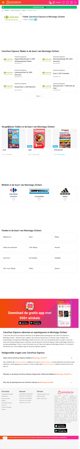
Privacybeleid (54, 437)
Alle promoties (6, 398)
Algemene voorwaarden (43, 437)
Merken (4, 400)
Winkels (7, 10)
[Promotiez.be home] (13, 2)
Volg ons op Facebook (25, 396)
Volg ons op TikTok (25, 402)
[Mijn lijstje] (71, 2)
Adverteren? (5, 396)
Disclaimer (33, 437)
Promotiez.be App (7, 403)
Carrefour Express (15, 10)
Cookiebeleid (63, 437)
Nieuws (4, 409)
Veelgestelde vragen (7, 394)
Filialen (24, 10)
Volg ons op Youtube (25, 400)
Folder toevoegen (7, 407)
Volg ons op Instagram (25, 398)
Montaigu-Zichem (39, 358)
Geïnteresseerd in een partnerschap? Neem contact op (43, 396)
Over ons (4, 405)
